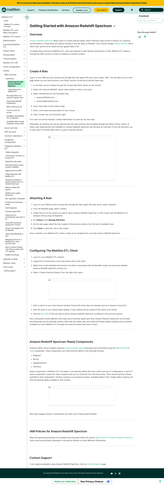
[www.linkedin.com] (119, 473)
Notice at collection (65, 481)
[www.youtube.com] (111, 473)
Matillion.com (82, 10)
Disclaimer (82, 473)
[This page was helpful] (139, 37)
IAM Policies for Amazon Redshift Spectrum (114, 437)
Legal (65, 473)
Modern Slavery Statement (94, 473)
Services (65, 10)
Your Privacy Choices (91, 481)
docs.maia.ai (61, 3)
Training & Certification (48, 10)
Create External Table (74, 348)
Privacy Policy (73, 473)
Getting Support (94, 464)
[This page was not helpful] (145, 37)
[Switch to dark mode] (132, 10)
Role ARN (44, 314)
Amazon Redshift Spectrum (41, 41)
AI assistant (144, 16)
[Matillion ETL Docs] (11, 9)
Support (30, 10)
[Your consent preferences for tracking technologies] (160, 481)
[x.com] (115, 473)
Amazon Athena (120, 43)
